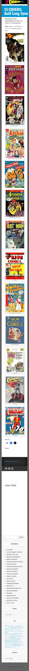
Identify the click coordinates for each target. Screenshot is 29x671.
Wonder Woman (8, 647)
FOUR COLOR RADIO (12, 574)
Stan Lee (21, 643)
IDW (12, 636)
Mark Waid (7, 638)
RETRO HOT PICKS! (11, 600)
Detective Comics (18, 633)
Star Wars (11, 644)
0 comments (16, 23)
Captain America (18, 629)
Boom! (8, 629)
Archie (18, 626)
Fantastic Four (8, 634)
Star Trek (7, 644)
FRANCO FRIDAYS (11, 576)
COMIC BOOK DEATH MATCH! (14, 562)
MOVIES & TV (10, 586)
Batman (14, 627)
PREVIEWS (9, 593)
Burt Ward (12, 629)
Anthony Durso (13, 626)
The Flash (22, 644)
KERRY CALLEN (10, 581)
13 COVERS (9, 549)
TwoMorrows (17, 646)
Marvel (12, 637)
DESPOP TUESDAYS (11, 571)
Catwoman (7, 631)
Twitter (12, 468)
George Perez (14, 634)
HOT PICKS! (9, 578)
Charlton (12, 631)
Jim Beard (22, 636)
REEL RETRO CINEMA (12, 598)
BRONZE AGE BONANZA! (13, 557)
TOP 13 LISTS (10, 603)
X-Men (13, 647)
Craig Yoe (16, 631)
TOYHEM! (11, 646)
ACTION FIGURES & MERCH (14, 552)
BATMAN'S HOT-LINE (12, 554)
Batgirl (9, 628)
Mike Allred (10, 639)
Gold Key (20, 634)
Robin (6, 643)
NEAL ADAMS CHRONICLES (13, 588)
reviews (20, 641)
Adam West (7, 626)
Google (6, 468)
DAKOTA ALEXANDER (12, 569)
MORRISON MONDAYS (12, 583)
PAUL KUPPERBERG (11, 591)
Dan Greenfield (11, 19)
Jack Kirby (17, 636)
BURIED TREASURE (11, 559)
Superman (16, 644)
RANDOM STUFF (11, 595)
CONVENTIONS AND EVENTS (14, 566)
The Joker (7, 646)
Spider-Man (15, 643)
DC (6, 632)
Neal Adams (16, 639)
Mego (17, 638)
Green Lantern (8, 636)
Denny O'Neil (11, 633)
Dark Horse (20, 631)
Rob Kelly (10, 643)
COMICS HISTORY (11, 564)
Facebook (9, 468)
